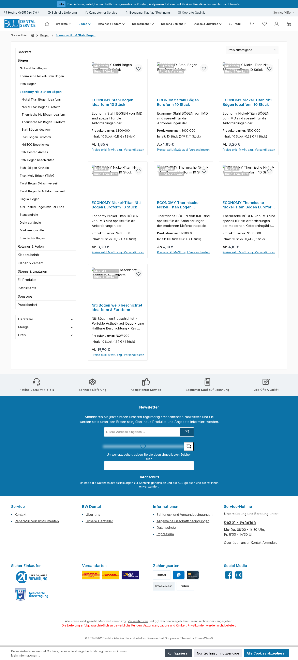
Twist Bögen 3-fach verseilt (39, 183)
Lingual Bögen (29, 199)
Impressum (165, 534)
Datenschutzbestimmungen (115, 482)
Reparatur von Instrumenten (37, 521)
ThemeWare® (204, 638)
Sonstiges (25, 296)
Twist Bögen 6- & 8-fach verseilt (42, 191)
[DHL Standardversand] (110, 575)
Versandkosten (138, 621)
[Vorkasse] (185, 586)
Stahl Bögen (28, 84)
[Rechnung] (162, 575)
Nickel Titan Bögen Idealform (41, 99)
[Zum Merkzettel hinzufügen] (138, 68)
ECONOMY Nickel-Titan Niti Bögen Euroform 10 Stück (116, 204)
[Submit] (187, 432)
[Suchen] (252, 24)
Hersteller (25, 319)
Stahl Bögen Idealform (36, 129)
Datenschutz (166, 528)
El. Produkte (27, 280)
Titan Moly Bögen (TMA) (37, 176)
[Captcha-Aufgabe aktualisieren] (189, 446)
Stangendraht (29, 215)
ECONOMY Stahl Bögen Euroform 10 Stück (178, 102)
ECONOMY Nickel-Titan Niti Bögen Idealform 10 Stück (247, 102)
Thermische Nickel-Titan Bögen (42, 76)
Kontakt (20, 515)
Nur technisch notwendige (218, 653)
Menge (23, 327)
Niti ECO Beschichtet (35, 144)
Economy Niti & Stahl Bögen (41, 92)
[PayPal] (179, 575)
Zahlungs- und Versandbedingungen (184, 515)
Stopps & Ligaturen (32, 271)
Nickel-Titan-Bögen (33, 68)
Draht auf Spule (30, 222)
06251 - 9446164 (240, 522)
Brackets (24, 52)
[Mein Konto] (277, 24)
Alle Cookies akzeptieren (266, 653)
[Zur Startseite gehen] (20, 24)
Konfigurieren (178, 653)
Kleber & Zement (30, 263)
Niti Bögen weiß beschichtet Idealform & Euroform (117, 307)
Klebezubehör (29, 255)
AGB (180, 482)
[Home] (49, 23)
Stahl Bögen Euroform (36, 137)
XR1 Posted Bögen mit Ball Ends (42, 207)
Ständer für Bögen (32, 238)
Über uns (93, 515)
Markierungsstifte (32, 230)
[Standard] (130, 575)
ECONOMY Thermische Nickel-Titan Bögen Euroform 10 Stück (249, 204)
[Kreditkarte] (193, 575)
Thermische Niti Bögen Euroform (43, 122)
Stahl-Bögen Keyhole (34, 168)
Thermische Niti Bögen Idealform (43, 114)
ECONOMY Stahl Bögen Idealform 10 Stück (112, 102)
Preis (22, 335)
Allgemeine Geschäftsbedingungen (183, 521)
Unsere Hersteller (99, 521)
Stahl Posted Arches (34, 152)
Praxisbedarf (27, 305)
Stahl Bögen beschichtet (37, 160)
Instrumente (27, 288)
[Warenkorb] (289, 24)
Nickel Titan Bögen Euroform (41, 107)
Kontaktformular (263, 543)
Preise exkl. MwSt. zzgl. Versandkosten (118, 149)
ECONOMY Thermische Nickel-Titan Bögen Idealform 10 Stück (177, 204)
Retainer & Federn (31, 246)
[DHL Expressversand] (91, 575)
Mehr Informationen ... (25, 655)
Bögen (23, 60)
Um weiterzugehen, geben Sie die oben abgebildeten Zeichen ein (149, 457)
